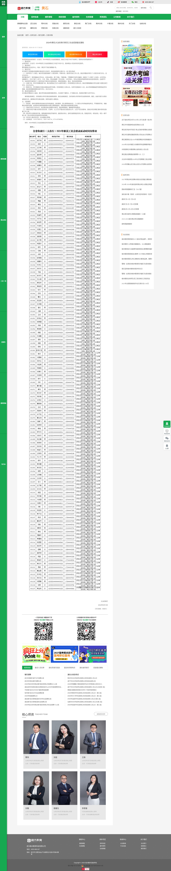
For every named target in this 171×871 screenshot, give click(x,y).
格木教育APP (86, 2)
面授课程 (125, 11)
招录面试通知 (98, 668)
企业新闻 (123, 843)
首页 (27, 35)
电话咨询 (167, 433)
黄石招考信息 (33, 54)
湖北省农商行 (84, 668)
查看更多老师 (101, 714)
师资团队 (103, 17)
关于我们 (130, 17)
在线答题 (89, 17)
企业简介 (143, 843)
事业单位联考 (97, 54)
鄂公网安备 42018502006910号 (93, 866)
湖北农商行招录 (54, 668)
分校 (22, 17)
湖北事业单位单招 (54, 54)
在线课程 (82, 846)
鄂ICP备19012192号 (74, 866)
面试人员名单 (39, 668)
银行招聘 (41, 35)
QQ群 (167, 448)
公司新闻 (117, 17)
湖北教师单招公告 (75, 54)
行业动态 (123, 846)
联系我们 (143, 848)
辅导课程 (48, 17)
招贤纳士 (143, 846)
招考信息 (34, 17)
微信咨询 (167, 441)
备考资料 (75, 17)
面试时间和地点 (69, 668)
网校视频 (62, 17)
